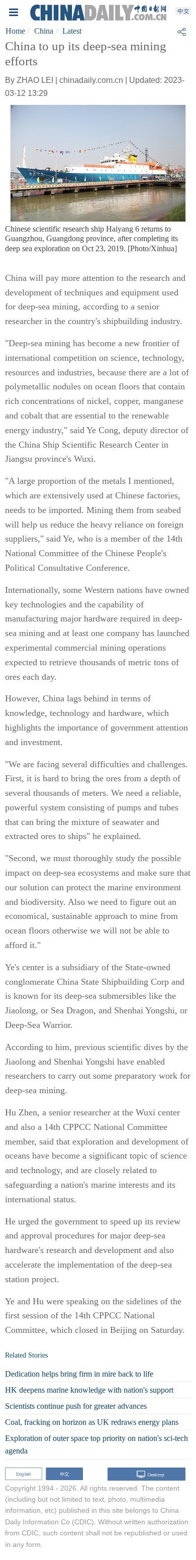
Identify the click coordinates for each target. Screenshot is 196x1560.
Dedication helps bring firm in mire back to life (79, 1374)
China (43, 31)
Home (15, 31)
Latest (71, 31)
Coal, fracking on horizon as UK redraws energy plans (91, 1422)
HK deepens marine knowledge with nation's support (89, 1390)
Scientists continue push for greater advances (76, 1406)
